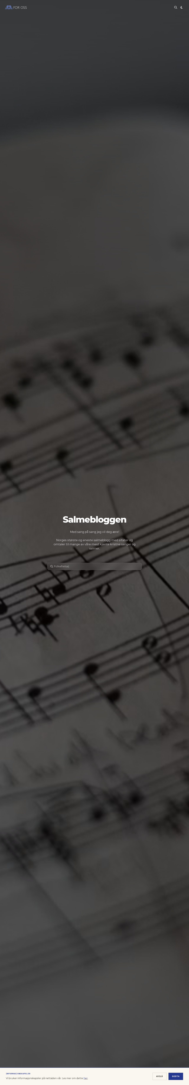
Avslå (159, 1076)
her (86, 1078)
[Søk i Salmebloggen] (175, 7)
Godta (176, 1076)
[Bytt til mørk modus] (181, 7)
